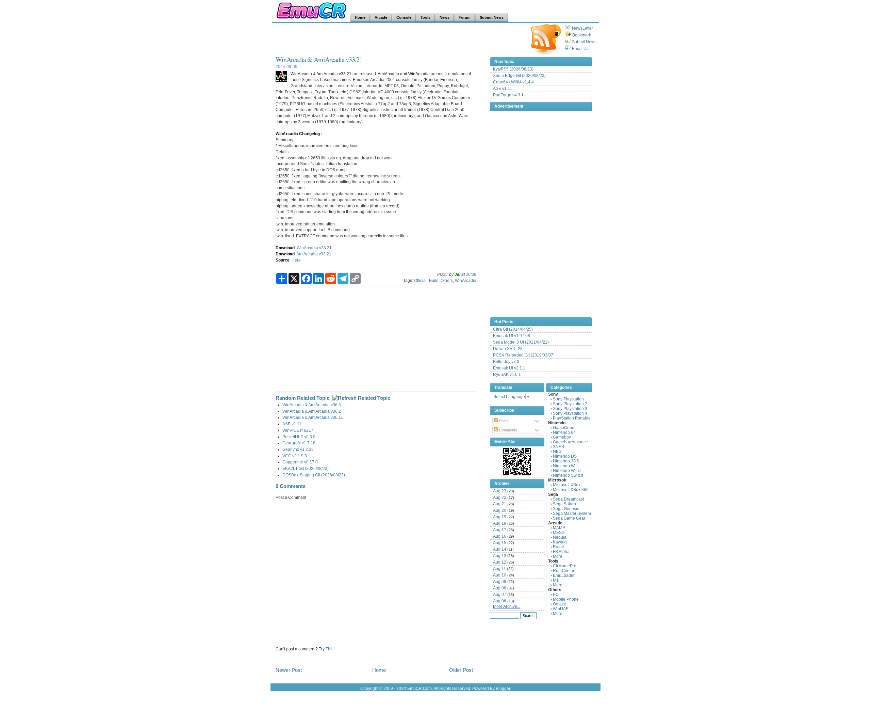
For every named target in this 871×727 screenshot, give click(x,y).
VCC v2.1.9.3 (294, 456)
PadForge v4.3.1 (508, 95)
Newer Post (289, 670)
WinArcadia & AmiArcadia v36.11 (312, 417)
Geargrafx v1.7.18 (298, 443)
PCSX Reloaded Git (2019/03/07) (524, 355)
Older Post (461, 670)
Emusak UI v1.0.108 (511, 335)
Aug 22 (499, 497)
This (329, 649)
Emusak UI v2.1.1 (509, 368)
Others (447, 280)
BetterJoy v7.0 (506, 361)
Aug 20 (499, 510)
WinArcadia (465, 280)
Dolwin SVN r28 (508, 348)
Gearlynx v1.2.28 (298, 449)
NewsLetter (582, 28)
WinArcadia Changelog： (300, 133)
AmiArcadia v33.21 (313, 254)
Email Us (580, 48)
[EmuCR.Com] (517, 461)
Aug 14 (499, 549)
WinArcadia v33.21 (314, 248)
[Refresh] (361, 398)
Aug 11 (499, 568)
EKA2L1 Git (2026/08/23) (305, 468)
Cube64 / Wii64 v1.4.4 (513, 82)
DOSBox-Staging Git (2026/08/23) (313, 475)
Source (283, 260)
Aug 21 (499, 504)
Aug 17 (499, 529)
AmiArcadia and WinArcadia (404, 74)
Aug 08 (499, 588)
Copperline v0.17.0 (300, 462)
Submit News (584, 41)
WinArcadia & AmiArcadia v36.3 (311, 404)
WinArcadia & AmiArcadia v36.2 (311, 411)
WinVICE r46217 (297, 430)
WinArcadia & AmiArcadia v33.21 (319, 59)
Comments (507, 430)
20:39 (471, 274)
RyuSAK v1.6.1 (507, 374)
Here (296, 260)
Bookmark (581, 35)
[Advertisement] (399, 39)
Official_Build (426, 280)
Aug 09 (499, 581)
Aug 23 (499, 491)
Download (285, 248)
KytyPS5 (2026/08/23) (513, 69)
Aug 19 (499, 517)
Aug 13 (499, 555)
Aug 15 (499, 542)
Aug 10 (499, 575)
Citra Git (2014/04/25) (513, 329)
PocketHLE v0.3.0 (298, 436)
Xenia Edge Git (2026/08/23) (519, 75)
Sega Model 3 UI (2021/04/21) (521, 342)
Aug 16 (499, 536)
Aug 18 (499, 523)
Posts (503, 421)
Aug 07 (499, 594)
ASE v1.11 (291, 424)
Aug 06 (499, 601)
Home (379, 670)
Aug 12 (499, 562)
